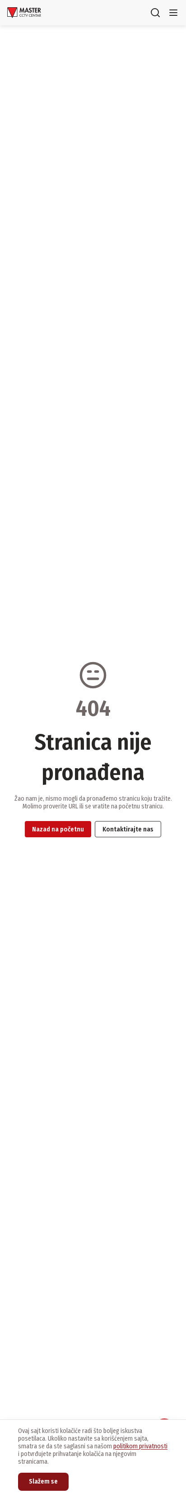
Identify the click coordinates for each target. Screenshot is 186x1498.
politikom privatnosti (140, 1446)
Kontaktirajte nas (127, 829)
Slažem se (43, 1481)
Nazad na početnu (58, 829)
